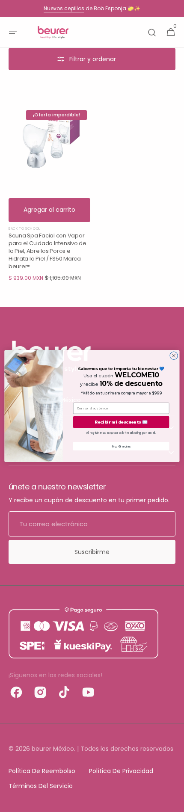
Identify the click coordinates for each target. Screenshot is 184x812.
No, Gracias (121, 446)
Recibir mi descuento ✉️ (121, 422)
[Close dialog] (174, 355)
